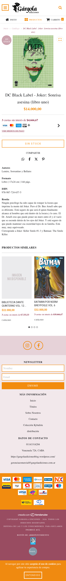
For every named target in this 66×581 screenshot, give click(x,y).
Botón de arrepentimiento (33, 535)
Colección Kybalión (33, 425)
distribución (33, 431)
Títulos (33, 406)
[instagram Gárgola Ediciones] (27, 345)
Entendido (33, 575)
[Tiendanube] (33, 515)
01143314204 (33, 444)
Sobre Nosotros (33, 412)
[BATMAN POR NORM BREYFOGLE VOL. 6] (49, 277)
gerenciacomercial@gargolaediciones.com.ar (33, 462)
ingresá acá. (33, 529)
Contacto (33, 419)
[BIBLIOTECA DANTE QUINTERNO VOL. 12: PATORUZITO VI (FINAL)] (17, 277)
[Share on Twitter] (36, 159)
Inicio (6, 28)
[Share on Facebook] (29, 159)
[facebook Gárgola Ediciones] (38, 345)
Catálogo (16, 28)
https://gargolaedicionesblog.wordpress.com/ (33, 456)
